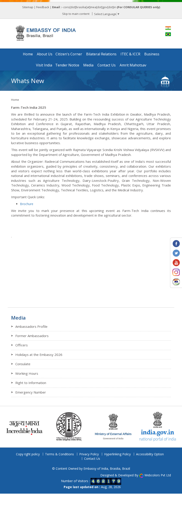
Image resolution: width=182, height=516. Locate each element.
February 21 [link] (42, 119)
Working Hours (26, 373)
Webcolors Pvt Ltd (157, 475)
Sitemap (27, 7)
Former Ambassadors (32, 336)
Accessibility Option (150, 454)
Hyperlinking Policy (117, 454)
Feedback (42, 7)
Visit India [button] (44, 65)
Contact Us (92, 458)
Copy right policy (28, 454)
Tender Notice (67, 65)
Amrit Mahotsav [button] (133, 65)
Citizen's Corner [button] (68, 54)
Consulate (22, 364)
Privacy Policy (89, 454)
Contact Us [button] (106, 65)
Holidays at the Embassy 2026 (38, 354)
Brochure (26, 204)
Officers (21, 345)
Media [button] (88, 65)
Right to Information (30, 382)
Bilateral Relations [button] (101, 54)
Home (28, 54)
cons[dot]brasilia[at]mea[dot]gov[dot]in (90, 7)
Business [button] (151, 54)
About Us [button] (44, 54)
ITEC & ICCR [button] (130, 54)
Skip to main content (75, 14)
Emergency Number (30, 392)
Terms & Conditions (59, 454)
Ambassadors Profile (31, 326)
